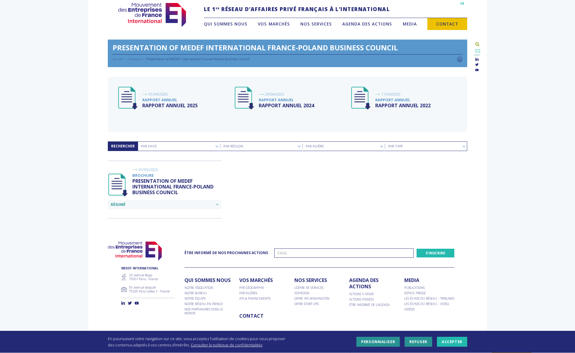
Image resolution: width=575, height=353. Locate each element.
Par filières (248, 293)
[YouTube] (477, 70)
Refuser (418, 342)
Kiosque (134, 59)
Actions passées (361, 299)
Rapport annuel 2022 (403, 105)
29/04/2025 (274, 94)
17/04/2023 (390, 94)
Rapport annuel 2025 (170, 105)
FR (462, 3)
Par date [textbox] (149, 146)
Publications (414, 288)
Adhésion (301, 293)
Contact (447, 24)
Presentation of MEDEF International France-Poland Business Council (173, 187)
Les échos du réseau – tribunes (429, 299)
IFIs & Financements (254, 299)
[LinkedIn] (477, 59)
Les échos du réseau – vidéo (426, 304)
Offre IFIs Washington (311, 299)
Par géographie (251, 288)
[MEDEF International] (152, 15)
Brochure (143, 175)
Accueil (118, 59)
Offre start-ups (306, 304)
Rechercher (123, 146)
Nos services (316, 24)
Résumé (118, 204)
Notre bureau (195, 293)
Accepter (452, 342)
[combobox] (179, 146)
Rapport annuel (159, 99)
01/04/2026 (157, 94)
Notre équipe (195, 299)
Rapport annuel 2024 (286, 105)
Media (410, 24)
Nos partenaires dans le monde (203, 311)
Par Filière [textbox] (315, 146)
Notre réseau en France (203, 304)
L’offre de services (308, 288)
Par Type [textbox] (395, 146)
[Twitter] (477, 65)
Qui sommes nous (225, 24)
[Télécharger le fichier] (128, 98)
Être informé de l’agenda (369, 305)
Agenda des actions (367, 24)
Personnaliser (378, 342)
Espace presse (415, 293)
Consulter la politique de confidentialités (226, 345)
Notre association (198, 288)
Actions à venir (361, 294)
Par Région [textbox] (233, 146)
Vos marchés (274, 24)
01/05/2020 (148, 169)
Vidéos (409, 309)
